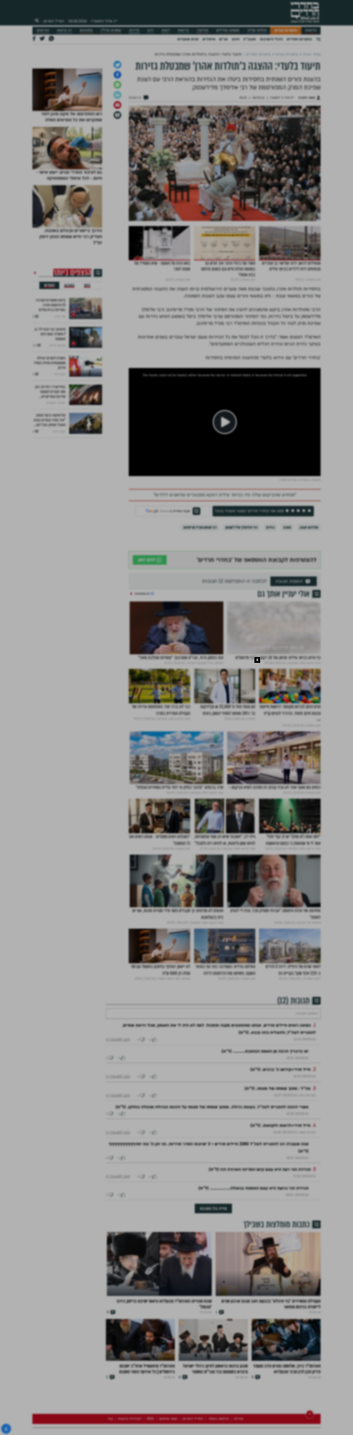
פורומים (43, 30)
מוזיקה (202, 30)
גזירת (270, 578)
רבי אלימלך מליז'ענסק (241, 578)
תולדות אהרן (309, 578)
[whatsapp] (117, 135)
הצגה (287, 578)
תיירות (134, 30)
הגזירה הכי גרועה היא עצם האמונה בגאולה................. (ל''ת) (253, 1253)
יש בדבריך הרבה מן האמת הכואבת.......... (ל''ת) (265, 1116)
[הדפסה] (117, 145)
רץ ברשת (64, 30)
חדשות (310, 30)
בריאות (183, 30)
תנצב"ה (249, 39)
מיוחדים (208, 39)
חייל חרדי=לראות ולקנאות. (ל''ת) (280, 1190)
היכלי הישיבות (271, 39)
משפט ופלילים (227, 30)
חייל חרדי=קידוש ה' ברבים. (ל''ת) (280, 1134)
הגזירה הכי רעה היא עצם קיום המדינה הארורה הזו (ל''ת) (260, 1234)
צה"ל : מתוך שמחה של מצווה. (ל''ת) (277, 1153)
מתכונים (86, 30)
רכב (150, 30)
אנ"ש (223, 39)
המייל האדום (53, 21)
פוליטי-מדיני (257, 30)
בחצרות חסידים (299, 39)
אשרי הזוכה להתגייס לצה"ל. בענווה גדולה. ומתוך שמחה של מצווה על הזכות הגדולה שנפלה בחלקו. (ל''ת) (212, 1172)
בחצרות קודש (285, 30)
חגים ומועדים (188, 39)
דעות (166, 30)
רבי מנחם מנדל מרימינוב (200, 578)
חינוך (235, 39)
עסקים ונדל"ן (111, 30)
